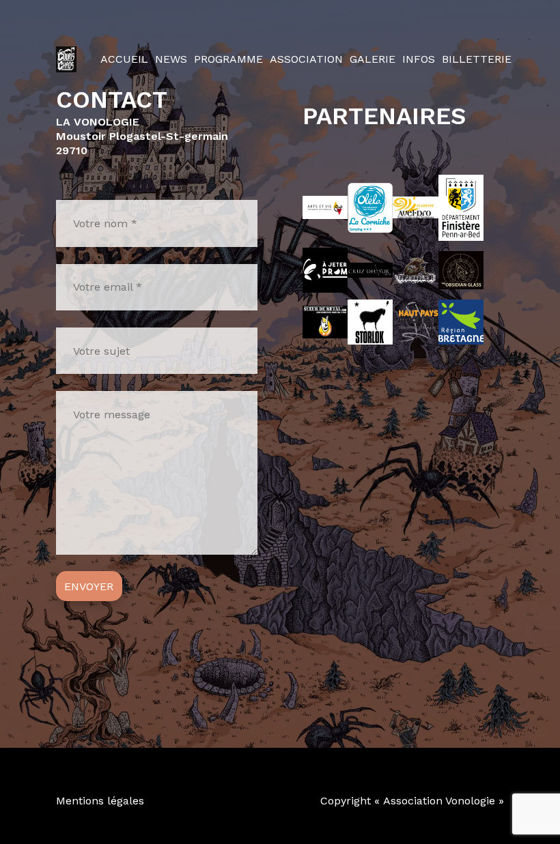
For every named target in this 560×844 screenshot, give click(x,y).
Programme (228, 59)
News (171, 59)
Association (306, 59)
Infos (418, 59)
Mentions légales (100, 800)
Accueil (124, 59)
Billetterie (477, 59)
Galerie (372, 59)
